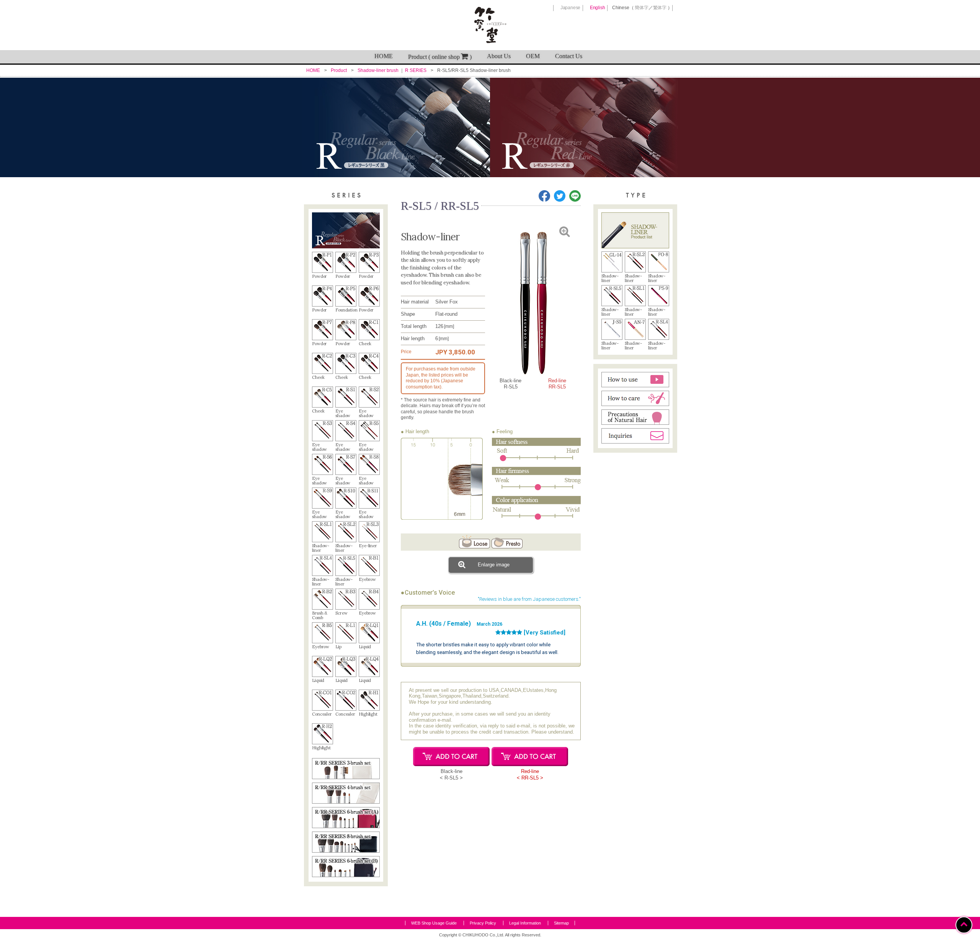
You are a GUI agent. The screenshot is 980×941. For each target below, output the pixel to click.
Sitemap (561, 923)
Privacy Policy (483, 923)
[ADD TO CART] (451, 756)
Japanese (570, 7)
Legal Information (525, 923)
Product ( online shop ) (440, 57)
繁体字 (659, 7)
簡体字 (641, 7)
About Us (499, 56)
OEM (533, 56)
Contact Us (568, 56)
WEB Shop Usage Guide (434, 923)
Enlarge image (494, 565)
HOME (383, 56)
